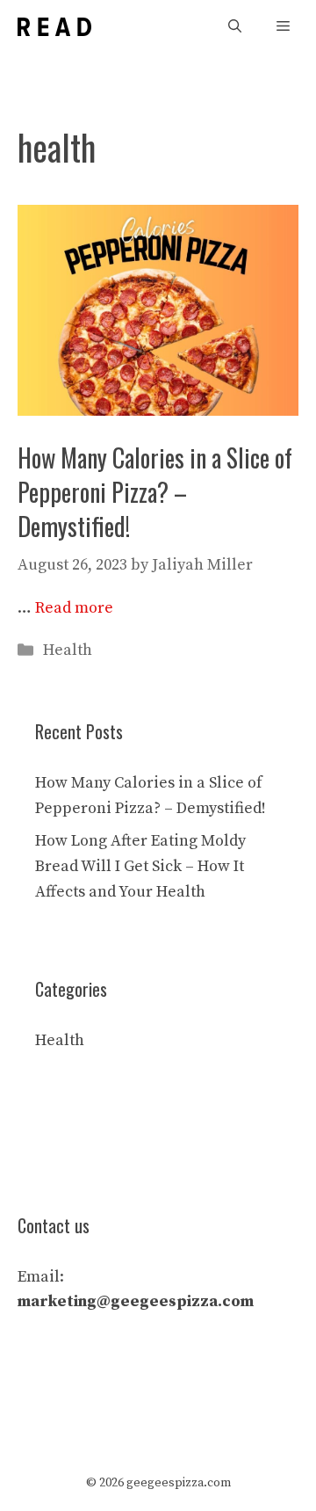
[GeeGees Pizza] (54, 27)
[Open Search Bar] (235, 27)
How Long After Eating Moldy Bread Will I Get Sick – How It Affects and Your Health (140, 866)
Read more (74, 608)
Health (67, 650)
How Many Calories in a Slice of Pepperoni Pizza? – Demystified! (155, 491)
